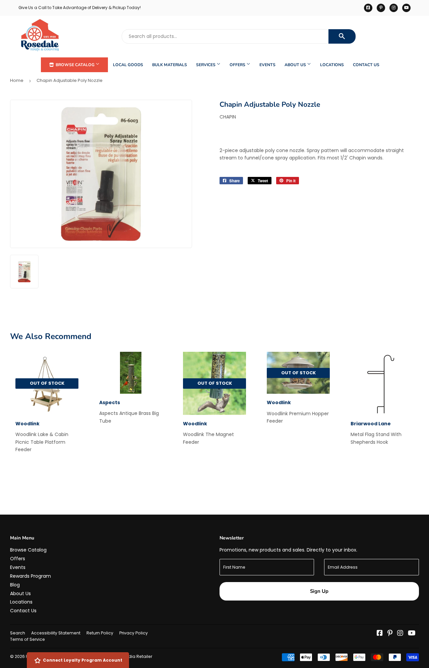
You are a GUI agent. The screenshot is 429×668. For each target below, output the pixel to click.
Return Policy (99, 633)
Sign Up (319, 591)
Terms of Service (27, 639)
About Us (296, 64)
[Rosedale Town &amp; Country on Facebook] (380, 633)
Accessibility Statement (55, 633)
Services (206, 64)
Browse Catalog (75, 64)
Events (267, 64)
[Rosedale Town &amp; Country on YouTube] (412, 633)
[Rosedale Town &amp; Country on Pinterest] (389, 633)
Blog (15, 584)
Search (17, 633)
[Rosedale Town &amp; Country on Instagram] (400, 633)
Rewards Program (30, 576)
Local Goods (128, 64)
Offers (238, 64)
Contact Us (366, 64)
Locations (332, 64)
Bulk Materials (169, 64)
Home (16, 80)
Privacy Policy (133, 633)
